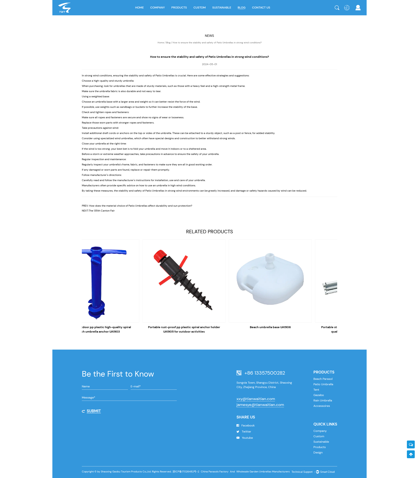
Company (157, 7)
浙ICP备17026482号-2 (186, 471)
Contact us (261, 7)
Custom (199, 7)
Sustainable (221, 7)
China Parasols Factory (214, 471)
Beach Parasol (323, 379)
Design (318, 452)
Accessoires (321, 406)
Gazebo (318, 395)
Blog (242, 7)
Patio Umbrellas (164, 75)
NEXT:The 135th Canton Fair (98, 210)
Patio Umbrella (323, 384)
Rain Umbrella (322, 400)
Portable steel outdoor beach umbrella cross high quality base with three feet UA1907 (295, 329)
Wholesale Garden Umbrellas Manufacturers (263, 471)
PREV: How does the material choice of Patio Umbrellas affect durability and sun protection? (137, 205)
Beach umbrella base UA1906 (209, 327)
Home (139, 7)
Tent (316, 390)
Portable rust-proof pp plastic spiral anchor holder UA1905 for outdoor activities (123, 329)
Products (179, 7)
